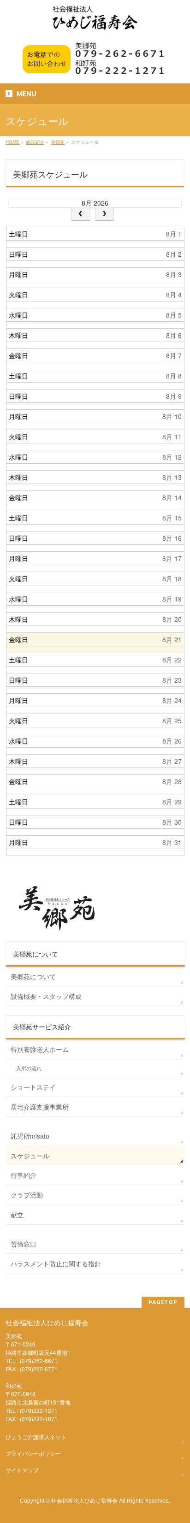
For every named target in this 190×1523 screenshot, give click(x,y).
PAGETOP (163, 1302)
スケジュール (30, 1155)
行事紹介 (23, 1175)
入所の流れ (29, 1068)
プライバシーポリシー (33, 1453)
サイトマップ (22, 1470)
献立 (17, 1214)
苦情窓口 (23, 1243)
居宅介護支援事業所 (40, 1106)
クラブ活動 (27, 1194)
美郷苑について (33, 976)
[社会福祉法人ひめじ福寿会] (95, 22)
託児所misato (30, 1135)
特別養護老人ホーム (40, 1049)
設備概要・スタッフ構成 (46, 996)
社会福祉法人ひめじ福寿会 (84, 1500)
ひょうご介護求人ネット (36, 1436)
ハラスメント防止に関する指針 (56, 1263)
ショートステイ (33, 1087)
